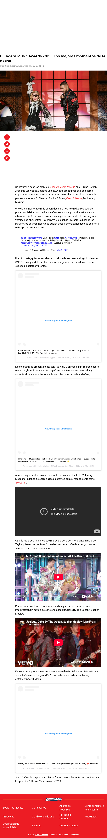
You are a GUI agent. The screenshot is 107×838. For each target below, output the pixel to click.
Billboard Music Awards (62, 186)
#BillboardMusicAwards (31, 238)
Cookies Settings (68, 825)
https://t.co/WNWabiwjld (32, 243)
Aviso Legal (91, 816)
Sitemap (36, 825)
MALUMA (46, 357)
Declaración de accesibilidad (11, 825)
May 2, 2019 (62, 250)
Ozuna (78, 198)
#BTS (56, 238)
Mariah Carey (44, 768)
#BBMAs (47, 243)
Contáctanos (39, 807)
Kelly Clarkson (44, 466)
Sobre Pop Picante (13, 807)
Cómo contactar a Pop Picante (94, 807)
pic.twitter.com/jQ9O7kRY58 (34, 245)
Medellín (20, 482)
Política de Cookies (65, 816)
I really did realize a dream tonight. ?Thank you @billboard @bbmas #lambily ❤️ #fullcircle (58, 764)
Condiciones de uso (43, 816)
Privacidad (8, 816)
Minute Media (41, 835)
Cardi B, (70, 198)
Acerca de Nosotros (65, 807)
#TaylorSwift (71, 238)
